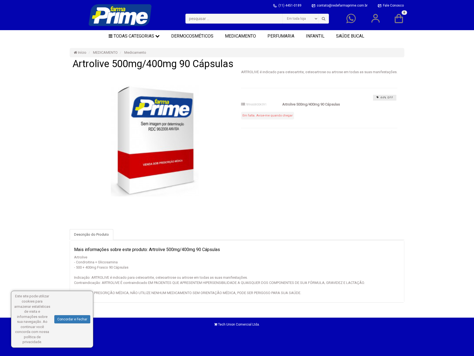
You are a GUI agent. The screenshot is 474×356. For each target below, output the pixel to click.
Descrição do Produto (91, 234)
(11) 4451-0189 (290, 5)
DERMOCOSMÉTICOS (192, 36)
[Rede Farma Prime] (120, 15)
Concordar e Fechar (72, 319)
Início (81, 52)
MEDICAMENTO (240, 36)
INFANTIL (315, 36)
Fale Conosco (393, 5)
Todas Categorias (133, 36)
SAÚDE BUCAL (350, 36)
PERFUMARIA (280, 36)
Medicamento (134, 52)
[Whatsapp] (351, 21)
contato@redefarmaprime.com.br (342, 5)
